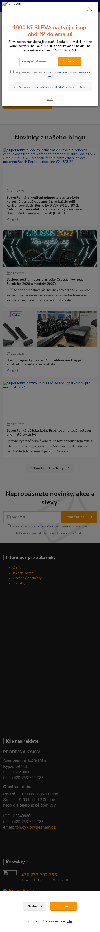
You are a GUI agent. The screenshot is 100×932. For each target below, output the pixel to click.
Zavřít (50, 99)
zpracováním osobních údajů (49, 87)
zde (69, 921)
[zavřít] (89, 9)
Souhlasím (63, 906)
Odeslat (69, 61)
